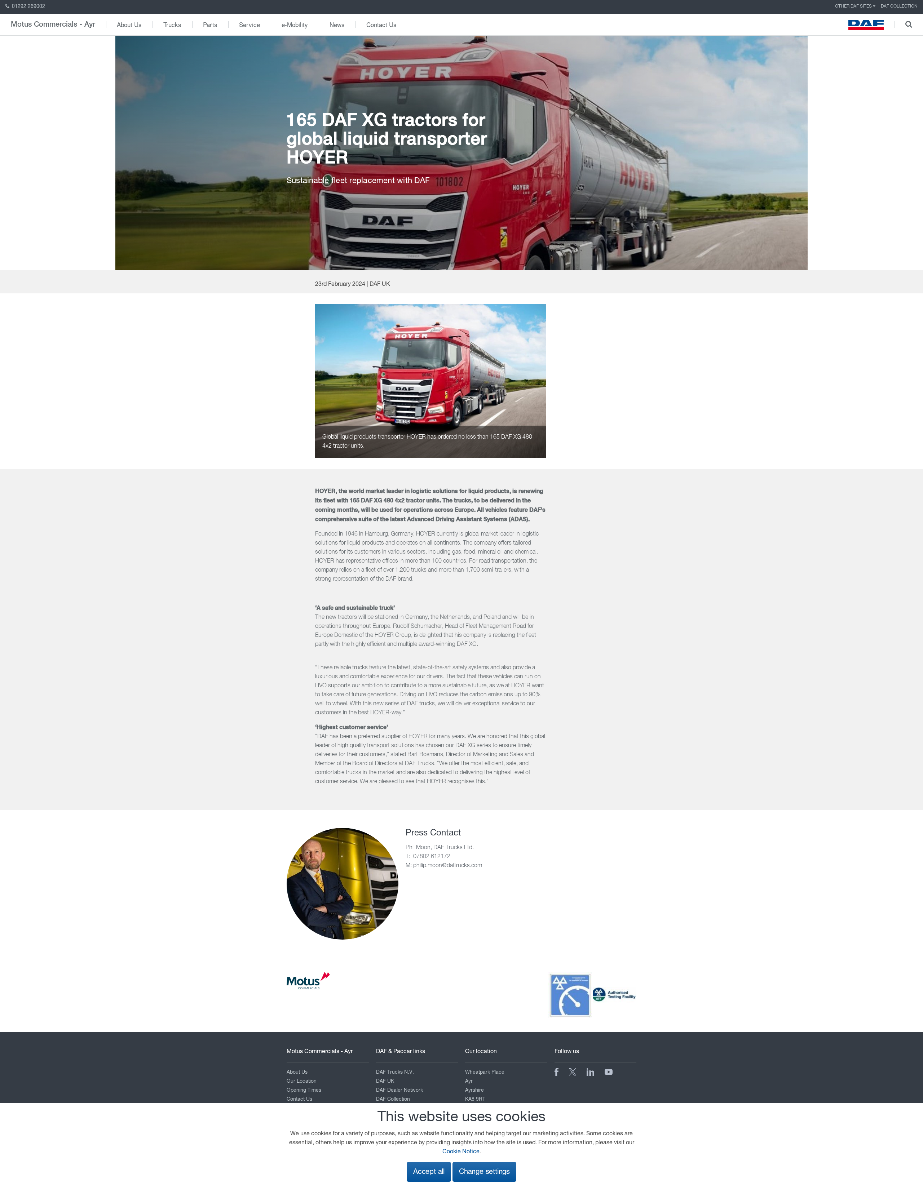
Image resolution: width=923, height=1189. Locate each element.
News (337, 24)
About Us (129, 24)
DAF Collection (899, 6)
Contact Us (381, 24)
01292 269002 (27, 6)
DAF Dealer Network (399, 1090)
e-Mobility (295, 24)
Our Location (302, 1081)
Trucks (172, 24)
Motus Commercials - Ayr (53, 24)
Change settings (484, 1172)
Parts (210, 24)
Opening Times (304, 1090)
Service (249, 24)
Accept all (429, 1172)
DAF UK (385, 1081)
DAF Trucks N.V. (395, 1072)
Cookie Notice (461, 1152)
